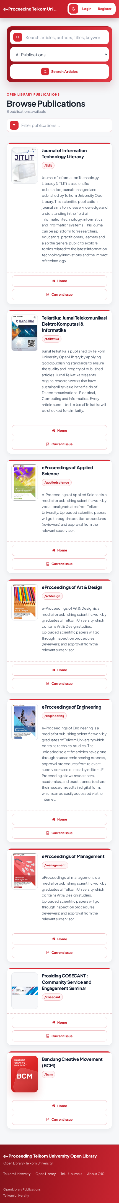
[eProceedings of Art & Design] (24, 602)
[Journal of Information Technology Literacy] (24, 165)
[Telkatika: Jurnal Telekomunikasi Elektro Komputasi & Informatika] (24, 333)
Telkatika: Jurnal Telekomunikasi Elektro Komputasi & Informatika (74, 324)
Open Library (45, 1174)
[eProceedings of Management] (24, 871)
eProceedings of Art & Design (72, 587)
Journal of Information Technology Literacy (64, 153)
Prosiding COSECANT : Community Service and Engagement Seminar (67, 982)
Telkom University (16, 1174)
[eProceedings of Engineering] (24, 722)
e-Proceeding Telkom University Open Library (30, 8)
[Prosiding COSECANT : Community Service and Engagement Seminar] (24, 990)
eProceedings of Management (73, 856)
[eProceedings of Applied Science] (24, 482)
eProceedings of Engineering (71, 707)
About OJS (95, 1174)
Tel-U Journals (71, 1174)
